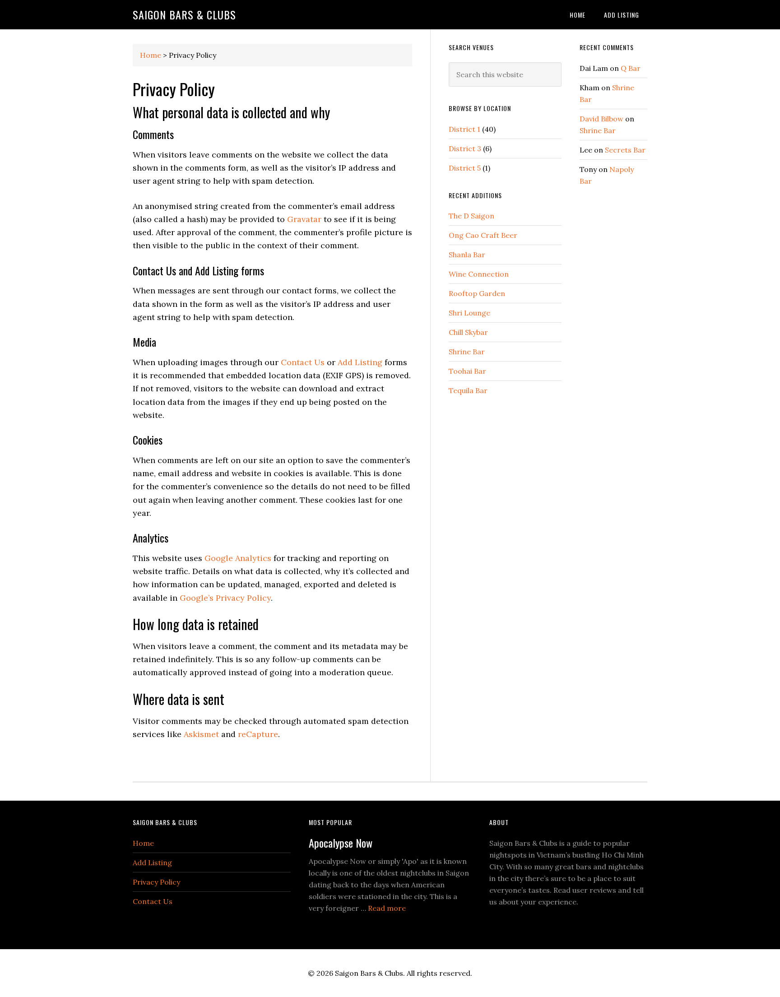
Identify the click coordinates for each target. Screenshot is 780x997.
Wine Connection (479, 273)
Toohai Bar (467, 371)
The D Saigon (471, 215)
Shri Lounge (469, 312)
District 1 (464, 129)
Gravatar (304, 219)
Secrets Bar (625, 149)
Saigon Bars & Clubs (184, 14)
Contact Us (303, 362)
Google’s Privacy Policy (225, 598)
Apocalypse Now (340, 843)
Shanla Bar (467, 254)
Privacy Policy (156, 881)
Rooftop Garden (477, 293)
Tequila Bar (468, 390)
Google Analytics (237, 558)
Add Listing (360, 362)
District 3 (465, 148)
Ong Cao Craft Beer (483, 235)
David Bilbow (601, 118)
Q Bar (631, 68)
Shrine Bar (467, 351)
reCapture (258, 734)
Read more (387, 908)
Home (150, 55)
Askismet (201, 734)
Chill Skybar (468, 332)
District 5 (465, 167)
